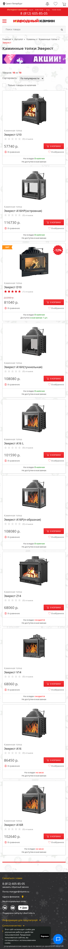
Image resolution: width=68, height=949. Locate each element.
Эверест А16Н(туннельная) (23, 365)
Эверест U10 (13, 132)
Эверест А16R (13, 823)
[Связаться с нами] (58, 939)
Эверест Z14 (13, 594)
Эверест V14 (13, 670)
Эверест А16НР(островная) (23, 209)
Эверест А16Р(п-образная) (22, 517)
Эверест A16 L (14, 441)
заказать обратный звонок (15, 887)
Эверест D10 (13, 285)
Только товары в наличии (22, 85)
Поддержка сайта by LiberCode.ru (18, 913)
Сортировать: (9, 78)
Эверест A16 (13, 746)
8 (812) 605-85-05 (34, 13)
